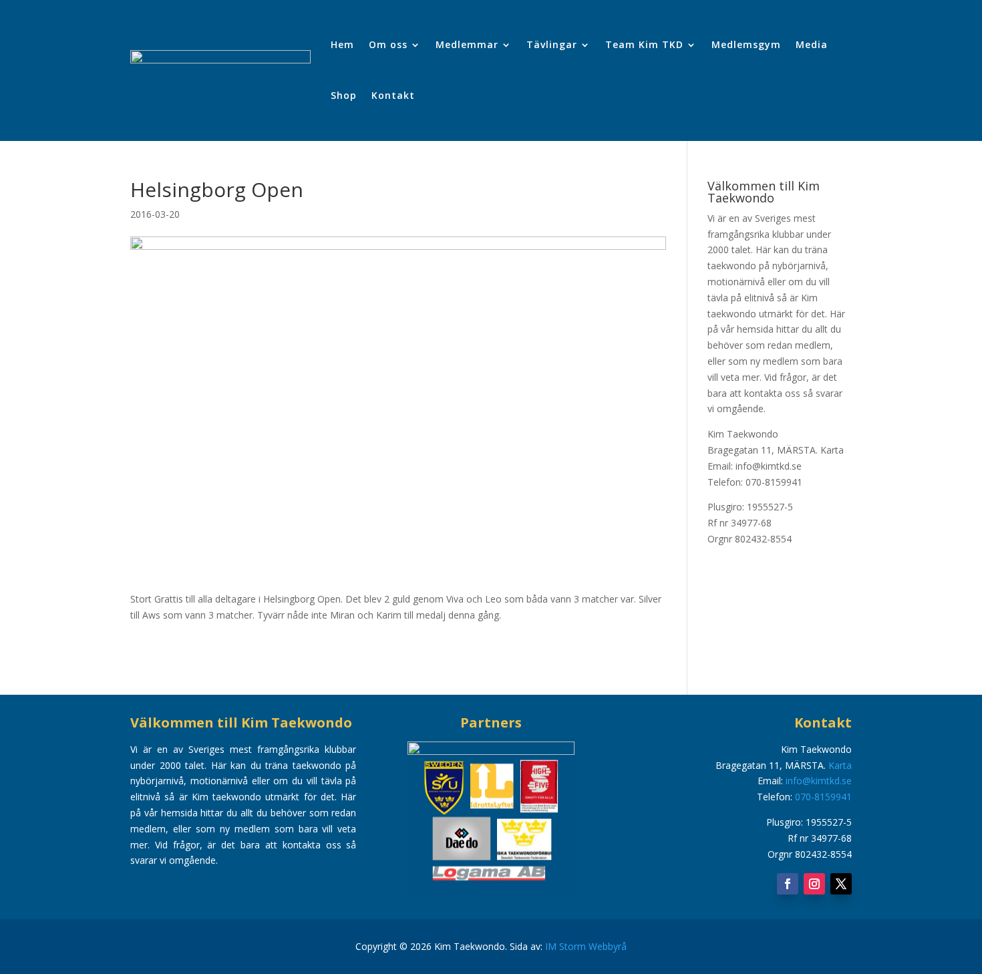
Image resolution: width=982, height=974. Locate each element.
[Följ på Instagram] (814, 884)
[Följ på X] (841, 884)
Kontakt (393, 95)
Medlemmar (467, 44)
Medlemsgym (746, 44)
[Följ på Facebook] (787, 884)
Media (812, 44)
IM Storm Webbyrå (586, 946)
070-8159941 (823, 796)
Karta (832, 450)
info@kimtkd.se (819, 780)
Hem (342, 44)
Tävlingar (551, 44)
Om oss (388, 44)
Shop (344, 95)
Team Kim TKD (644, 44)
